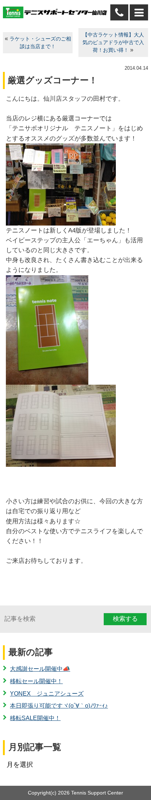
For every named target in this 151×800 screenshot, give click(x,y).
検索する (125, 618)
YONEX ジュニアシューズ (47, 694)
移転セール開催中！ (36, 681)
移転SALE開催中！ (35, 718)
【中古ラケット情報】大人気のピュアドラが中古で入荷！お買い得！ (113, 42)
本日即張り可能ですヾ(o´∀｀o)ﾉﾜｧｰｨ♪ (59, 706)
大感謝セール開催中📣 (40, 669)
